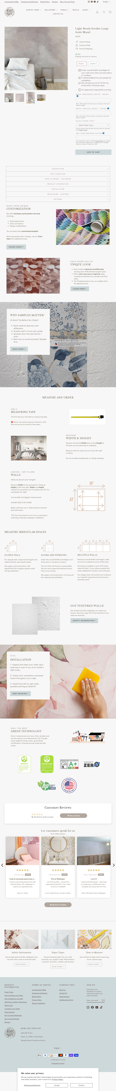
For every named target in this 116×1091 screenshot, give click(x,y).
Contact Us (63, 993)
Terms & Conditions (38, 1003)
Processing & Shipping (39, 993)
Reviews (55, 2)
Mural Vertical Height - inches (91, 108)
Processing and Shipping (29, 2)
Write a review (73, 815)
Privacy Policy (37, 1000)
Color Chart (99, 141)
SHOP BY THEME (32, 10)
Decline (81, 1085)
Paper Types (83, 130)
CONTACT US (58, 14)
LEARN (85, 10)
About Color (9, 1005)
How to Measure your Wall (14, 999)
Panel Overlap (10, 1012)
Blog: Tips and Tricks (67, 2)
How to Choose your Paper (14, 995)
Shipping (78, 56)
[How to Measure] (94, 939)
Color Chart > (16, 247)
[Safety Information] (22, 939)
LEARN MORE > (80, 289)
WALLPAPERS (50, 10)
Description (58, 169)
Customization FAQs (12, 2)
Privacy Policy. (58, 1079)
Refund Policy (45, 2)
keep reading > (20, 693)
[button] (2, 865)
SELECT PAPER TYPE (85, 121)
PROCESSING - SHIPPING (58, 194)
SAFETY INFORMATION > (84, 620)
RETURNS (58, 199)
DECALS (76, 10)
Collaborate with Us (66, 1000)
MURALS (64, 10)
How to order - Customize (58, 179)
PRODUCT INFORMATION (58, 184)
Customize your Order (12, 1009)
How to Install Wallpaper (13, 1015)
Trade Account (64, 996)
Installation (58, 189)
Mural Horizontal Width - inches (92, 94)
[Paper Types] (58, 939)
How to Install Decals (12, 1019)
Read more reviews (58, 905)
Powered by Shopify (58, 1063)
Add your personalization (89, 133)
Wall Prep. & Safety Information (16, 1002)
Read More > (19, 349)
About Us (62, 990)
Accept (56, 1085)
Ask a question (58, 174)
